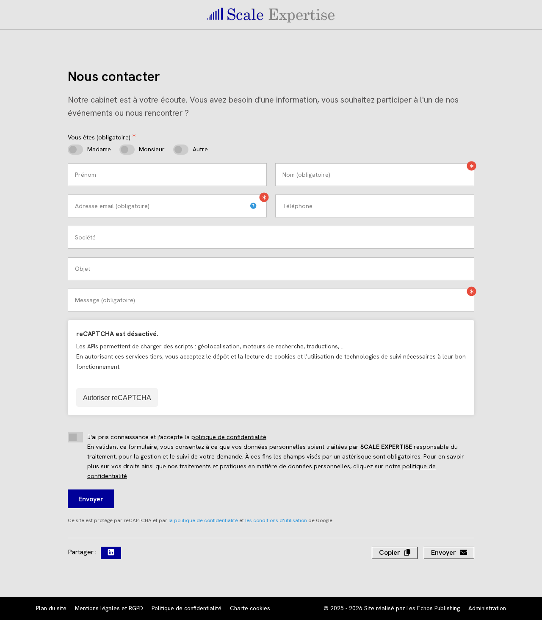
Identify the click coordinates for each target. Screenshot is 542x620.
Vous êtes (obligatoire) (99, 137)
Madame (99, 149)
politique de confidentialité (228, 437)
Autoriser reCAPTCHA (117, 397)
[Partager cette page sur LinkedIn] (111, 553)
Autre (200, 149)
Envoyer (90, 499)
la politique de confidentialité (203, 520)
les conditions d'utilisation (276, 520)
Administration (487, 608)
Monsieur (152, 149)
